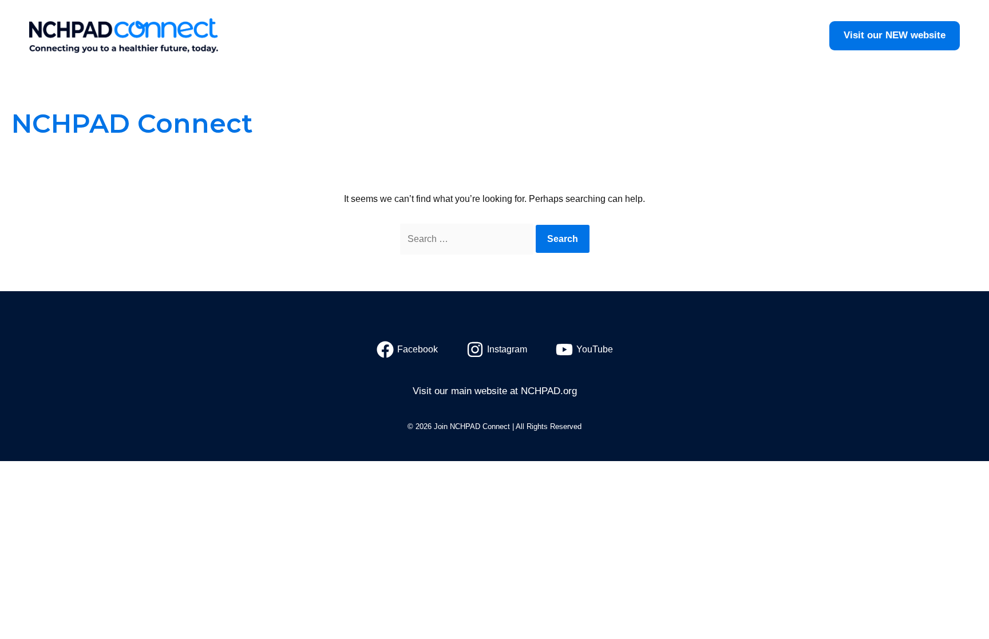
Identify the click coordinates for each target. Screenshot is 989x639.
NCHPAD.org (549, 391)
